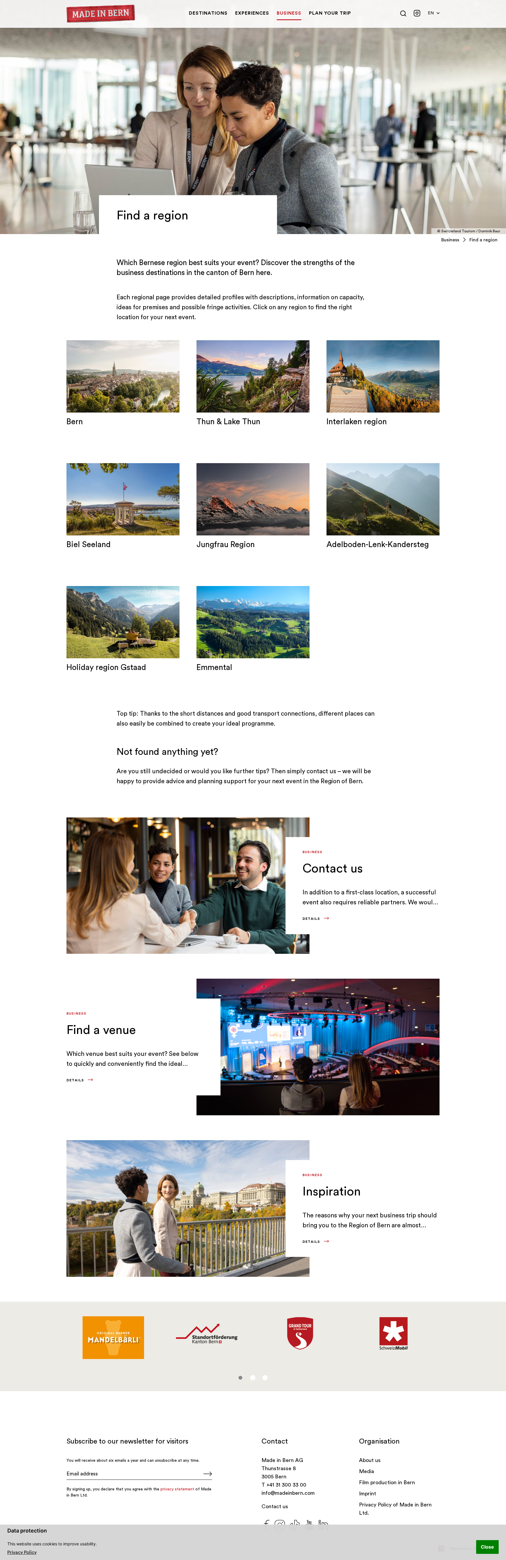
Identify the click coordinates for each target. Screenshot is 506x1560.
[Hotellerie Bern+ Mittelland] (206, 1333)
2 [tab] (252, 1377)
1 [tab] (240, 1377)
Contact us (332, 869)
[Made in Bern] (100, 14)
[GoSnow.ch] (113, 1333)
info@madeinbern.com (288, 1493)
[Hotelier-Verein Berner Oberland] (393, 1333)
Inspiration (331, 1192)
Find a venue (101, 1030)
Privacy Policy (22, 1552)
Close (487, 1547)
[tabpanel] (113, 1333)
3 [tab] (265, 1377)
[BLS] (300, 1328)
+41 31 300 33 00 (286, 1484)
